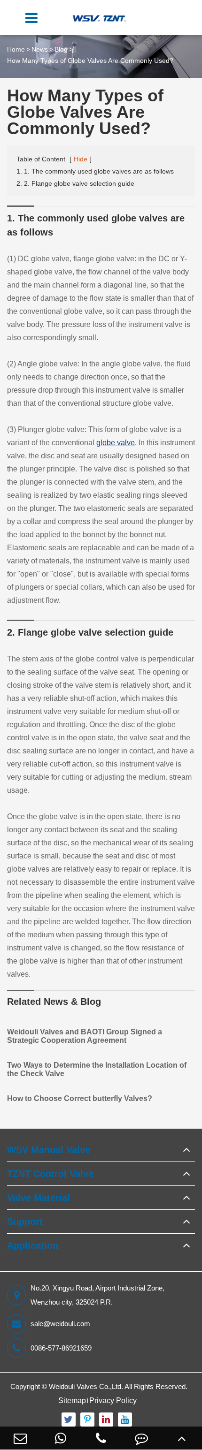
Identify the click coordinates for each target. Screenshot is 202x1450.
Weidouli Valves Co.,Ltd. (86, 1386)
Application (32, 1245)
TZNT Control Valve (50, 1174)
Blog (61, 49)
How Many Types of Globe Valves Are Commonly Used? (90, 60)
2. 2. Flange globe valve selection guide (75, 183)
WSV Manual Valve (48, 1150)
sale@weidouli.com (60, 1324)
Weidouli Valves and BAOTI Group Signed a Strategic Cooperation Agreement (84, 1036)
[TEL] (101, 1438)
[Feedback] (141, 1438)
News (39, 49)
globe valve (115, 443)
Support (25, 1221)
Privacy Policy (113, 1400)
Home (16, 49)
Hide (80, 159)
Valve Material (38, 1197)
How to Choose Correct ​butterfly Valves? (79, 1098)
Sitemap (72, 1400)
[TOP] (182, 1438)
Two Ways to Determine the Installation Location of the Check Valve (96, 1069)
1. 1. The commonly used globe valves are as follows (95, 171)
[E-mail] (20, 1438)
